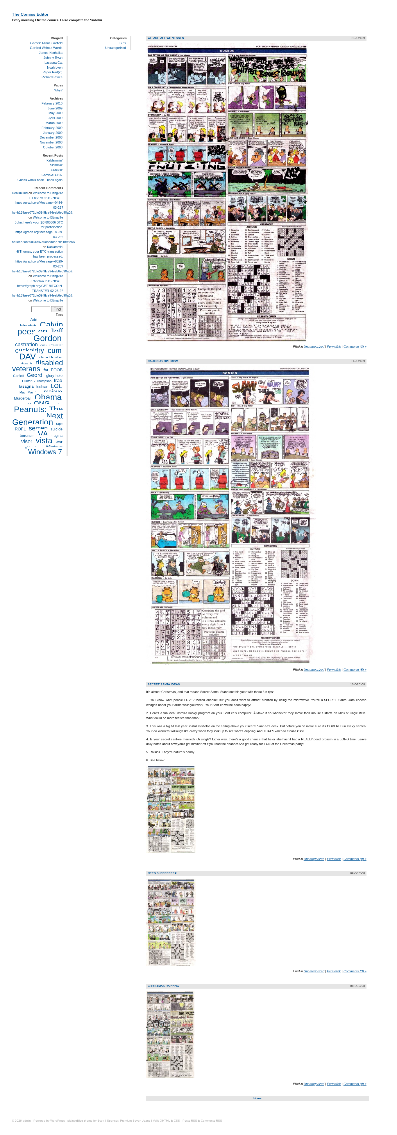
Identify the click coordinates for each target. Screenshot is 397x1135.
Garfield (18, 375)
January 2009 (52, 132)
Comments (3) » (355, 346)
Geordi (35, 375)
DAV (27, 356)
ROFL (20, 429)
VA (43, 434)
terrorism (27, 436)
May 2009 (55, 113)
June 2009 (55, 108)
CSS (177, 1120)
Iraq (58, 380)
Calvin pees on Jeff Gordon (40, 331)
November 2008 (51, 142)
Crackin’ (56, 170)
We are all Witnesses (166, 38)
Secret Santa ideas (164, 684)
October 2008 (52, 147)
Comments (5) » (355, 669)
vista (44, 440)
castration (26, 344)
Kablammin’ (54, 160)
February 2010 (52, 103)
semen (38, 428)
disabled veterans (37, 366)
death (26, 363)
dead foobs (50, 357)
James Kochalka (50, 52)
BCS (122, 43)
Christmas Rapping (163, 985)
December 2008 (51, 137)
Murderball (22, 398)
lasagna (26, 386)
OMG (42, 403)
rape (59, 423)
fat (46, 370)
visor (26, 441)
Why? (58, 90)
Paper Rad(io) (52, 72)
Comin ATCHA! (52, 175)
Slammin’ (56, 165)
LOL (56, 386)
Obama (48, 396)
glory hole (54, 376)
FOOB (56, 370)
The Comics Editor (30, 14)
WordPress (57, 1120)
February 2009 (52, 128)
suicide (56, 429)
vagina (56, 436)
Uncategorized (115, 47)
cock (43, 345)
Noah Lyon (54, 67)
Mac (22, 392)
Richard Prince (52, 77)
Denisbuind (20, 193)
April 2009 (55, 118)
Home (257, 1098)
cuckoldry (29, 350)
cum (55, 350)
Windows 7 (45, 452)
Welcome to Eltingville (48, 193)
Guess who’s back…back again (39, 180)
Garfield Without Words (46, 47)
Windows (54, 447)
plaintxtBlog (75, 1120)
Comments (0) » (355, 859)
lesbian (42, 387)
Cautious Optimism (163, 361)
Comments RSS (211, 1120)
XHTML (165, 1120)
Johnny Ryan (53, 57)
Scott (100, 1120)
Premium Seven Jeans (135, 1120)
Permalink (334, 346)
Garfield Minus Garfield (46, 43)
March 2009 (54, 123)
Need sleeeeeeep (162, 873)
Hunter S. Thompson (36, 381)
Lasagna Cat (53, 62)
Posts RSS (190, 1120)
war (59, 441)
